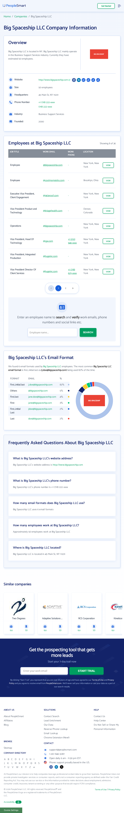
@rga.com (48, 241)
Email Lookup (51, 733)
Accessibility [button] (9, 802)
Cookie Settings (11, 810)
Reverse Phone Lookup (56, 729)
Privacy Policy (114, 789)
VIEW (108, 165)
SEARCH (88, 332)
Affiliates (8, 721)
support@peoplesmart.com (63, 750)
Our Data (48, 725)
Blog (6, 725)
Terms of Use (98, 680)
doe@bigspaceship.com (39, 419)
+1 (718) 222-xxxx (47, 102)
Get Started (106, 6)
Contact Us (99, 716)
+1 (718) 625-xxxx (72, 271)
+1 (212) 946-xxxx (72, 241)
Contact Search (51, 716)
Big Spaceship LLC (52, 366)
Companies (20, 16)
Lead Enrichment (52, 721)
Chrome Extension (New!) (57, 738)
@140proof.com (51, 196)
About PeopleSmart (14, 716)
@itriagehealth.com (52, 211)
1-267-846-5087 (57, 754)
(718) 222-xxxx (45, 107)
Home (7, 16)
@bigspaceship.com (52, 165)
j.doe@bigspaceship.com (40, 385)
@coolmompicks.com (53, 180)
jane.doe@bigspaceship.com (42, 397)
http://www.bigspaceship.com (53, 80)
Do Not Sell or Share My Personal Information (106, 727)
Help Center (100, 721)
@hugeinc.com (50, 256)
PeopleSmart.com (53, 683)
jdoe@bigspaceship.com (40, 409)
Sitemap (8, 748)
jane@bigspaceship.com (40, 403)
